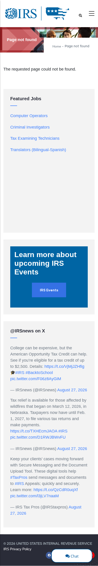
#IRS (19, 372)
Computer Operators (29, 115)
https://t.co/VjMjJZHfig (64, 366)
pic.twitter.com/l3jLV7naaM (34, 496)
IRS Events (49, 290)
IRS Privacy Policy (17, 549)
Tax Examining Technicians (34, 138)
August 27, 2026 (72, 390)
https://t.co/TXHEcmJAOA (33, 431)
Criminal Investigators (30, 127)
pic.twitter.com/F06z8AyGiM (35, 378)
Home (56, 46)
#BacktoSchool (39, 372)
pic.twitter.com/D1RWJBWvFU (38, 437)
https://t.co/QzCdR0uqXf (56, 489)
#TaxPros (18, 477)
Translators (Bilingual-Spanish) (38, 149)
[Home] (37, 14)
